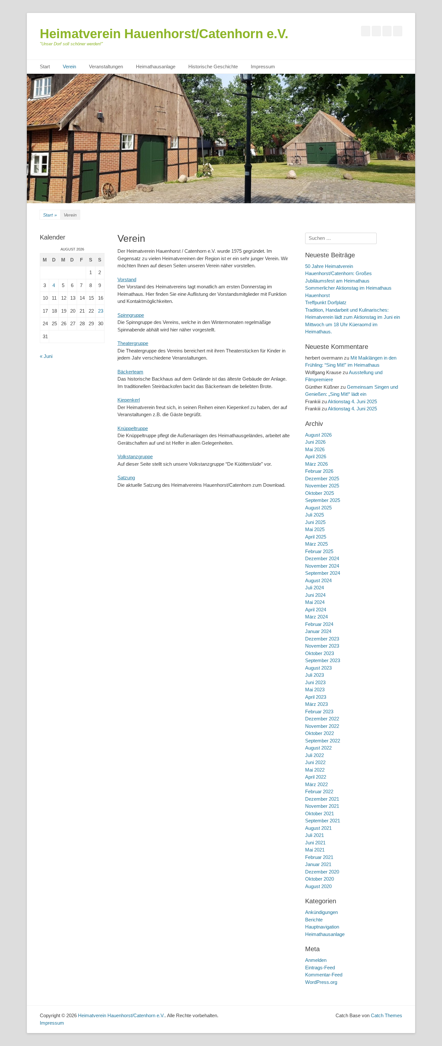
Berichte (314, 919)
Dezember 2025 (322, 478)
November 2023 (322, 646)
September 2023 (322, 660)
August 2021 (318, 828)
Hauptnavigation (322, 926)
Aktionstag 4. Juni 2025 (352, 401)
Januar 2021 (318, 864)
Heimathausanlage (155, 66)
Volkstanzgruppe (135, 456)
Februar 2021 (319, 857)
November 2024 (322, 566)
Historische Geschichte (213, 66)
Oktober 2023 (319, 653)
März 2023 (316, 704)
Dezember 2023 (322, 638)
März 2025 (316, 544)
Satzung (126, 477)
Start (45, 66)
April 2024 (315, 609)
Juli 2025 (314, 514)
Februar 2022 (319, 791)
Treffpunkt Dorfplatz (326, 302)
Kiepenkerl (128, 400)
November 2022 (322, 726)
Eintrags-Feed (320, 967)
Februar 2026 (319, 471)
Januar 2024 (318, 631)
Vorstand (126, 279)
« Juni (46, 356)
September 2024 (322, 573)
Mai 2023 (315, 689)
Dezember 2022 (322, 718)
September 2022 (322, 740)
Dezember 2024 (322, 558)
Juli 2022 (314, 755)
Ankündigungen (321, 912)
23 (100, 311)
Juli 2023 (314, 675)
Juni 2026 (315, 442)
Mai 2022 (315, 770)
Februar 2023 (319, 711)
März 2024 (316, 616)
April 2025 (315, 537)
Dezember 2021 (322, 799)
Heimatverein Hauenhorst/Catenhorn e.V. (164, 34)
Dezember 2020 (322, 871)
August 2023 (318, 668)
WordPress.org (321, 982)
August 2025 (318, 507)
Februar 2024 (319, 624)
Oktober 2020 (319, 879)
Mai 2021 (315, 849)
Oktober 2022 (319, 733)
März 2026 (316, 464)
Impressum (263, 66)
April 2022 (315, 777)
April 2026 (315, 456)
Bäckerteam (130, 371)
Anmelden (315, 960)
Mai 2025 (315, 529)
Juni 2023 (315, 682)
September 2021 (322, 820)
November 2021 (322, 806)
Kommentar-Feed (323, 974)
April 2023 (315, 697)
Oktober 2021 (319, 813)
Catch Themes (386, 1015)
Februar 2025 (319, 551)
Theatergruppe (132, 343)
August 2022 (318, 748)
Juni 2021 (315, 842)
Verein (69, 66)
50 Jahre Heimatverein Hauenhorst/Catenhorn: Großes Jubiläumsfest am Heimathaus (338, 273)
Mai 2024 (315, 602)
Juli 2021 (314, 835)
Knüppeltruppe (132, 428)
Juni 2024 (315, 595)
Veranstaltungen (106, 66)
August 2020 (318, 886)
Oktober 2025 (319, 493)
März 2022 (316, 784)
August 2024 (318, 580)
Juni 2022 (315, 762)
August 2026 (318, 435)
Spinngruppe (130, 315)
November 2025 (322, 485)
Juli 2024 (314, 587)
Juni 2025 (315, 522)
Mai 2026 (315, 449)
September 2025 (322, 500)
